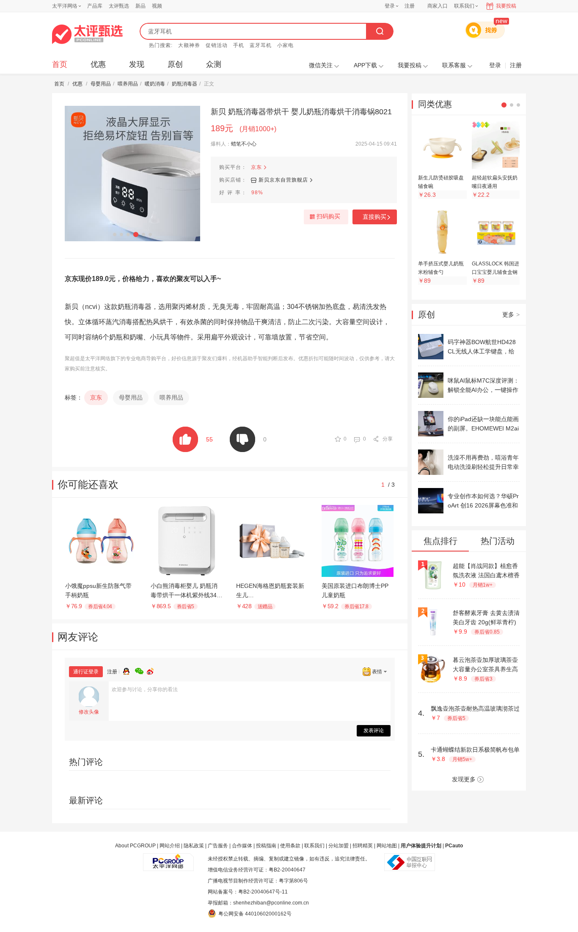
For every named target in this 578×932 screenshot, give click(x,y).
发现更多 (464, 779)
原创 (175, 64)
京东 (256, 167)
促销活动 (217, 45)
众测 (213, 64)
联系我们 (314, 846)
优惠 (98, 64)
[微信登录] (141, 670)
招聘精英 (362, 846)
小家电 (285, 45)
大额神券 (189, 45)
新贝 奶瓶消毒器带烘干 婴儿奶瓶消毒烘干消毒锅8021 (301, 112)
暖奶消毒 (155, 84)
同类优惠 (435, 104)
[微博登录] (153, 670)
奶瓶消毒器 (184, 84)
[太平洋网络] (168, 859)
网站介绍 (170, 846)
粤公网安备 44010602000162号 (255, 914)
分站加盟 (338, 846)
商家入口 (437, 6)
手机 (238, 45)
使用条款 (290, 846)
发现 (136, 64)
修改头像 (89, 712)
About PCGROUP (135, 846)
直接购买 (374, 216)
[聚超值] (87, 34)
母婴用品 (101, 84)
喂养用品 (128, 84)
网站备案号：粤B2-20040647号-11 (248, 892)
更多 (511, 314)
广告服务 (218, 846)
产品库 (94, 6)
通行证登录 (86, 672)
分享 (388, 439)
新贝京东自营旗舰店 (283, 180)
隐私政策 (194, 846)
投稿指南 (266, 846)
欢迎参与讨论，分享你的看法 (145, 689)
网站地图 (387, 846)
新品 (140, 6)
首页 (59, 64)
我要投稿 (506, 6)
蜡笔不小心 (243, 144)
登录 (390, 6)
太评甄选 (119, 6)
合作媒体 (242, 846)
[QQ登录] (129, 670)
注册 (410, 6)
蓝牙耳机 (261, 45)
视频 (157, 6)
